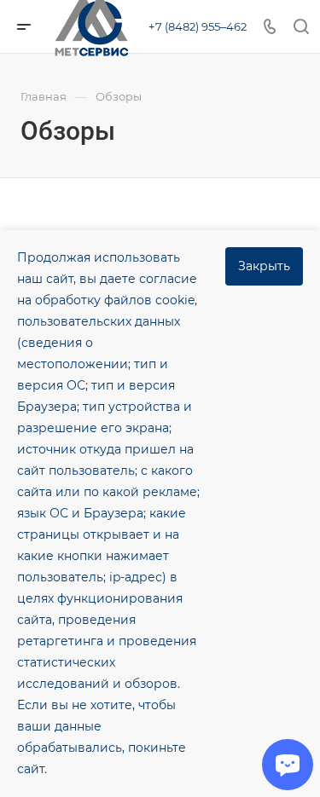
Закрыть (264, 266)
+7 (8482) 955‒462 (197, 26)
